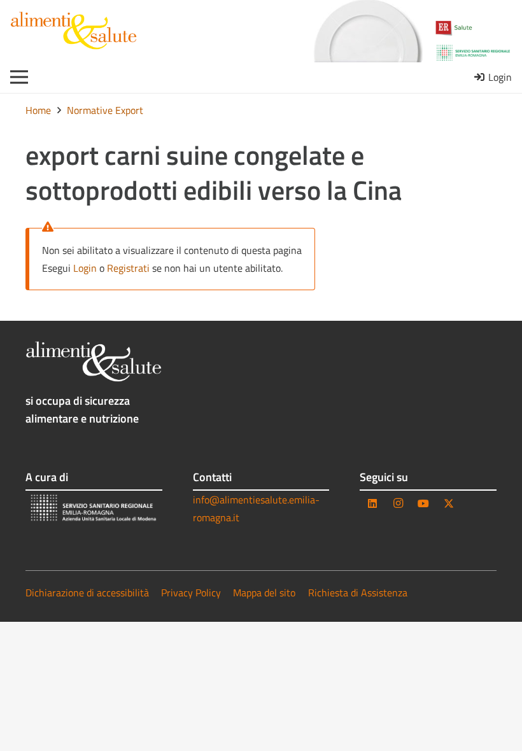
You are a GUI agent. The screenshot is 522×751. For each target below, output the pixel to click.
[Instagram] (398, 503)
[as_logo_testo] (73, 30)
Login (85, 268)
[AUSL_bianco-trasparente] (93, 509)
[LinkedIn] (372, 503)
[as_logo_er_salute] (473, 28)
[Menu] (19, 77)
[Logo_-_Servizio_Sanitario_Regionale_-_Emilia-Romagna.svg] (473, 52)
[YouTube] (423, 503)
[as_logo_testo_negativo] (93, 361)
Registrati (128, 268)
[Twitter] (449, 503)
